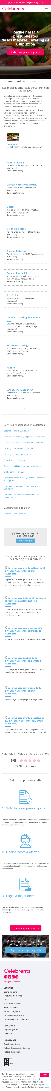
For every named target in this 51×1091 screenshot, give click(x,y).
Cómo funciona (10, 992)
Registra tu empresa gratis (25, 950)
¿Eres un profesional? (25, 2)
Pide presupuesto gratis (25, 928)
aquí (46, 1087)
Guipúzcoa (20, 81)
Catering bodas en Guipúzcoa (16, 431)
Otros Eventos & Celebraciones (17, 1019)
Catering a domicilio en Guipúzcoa (18, 448)
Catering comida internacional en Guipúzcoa (22, 466)
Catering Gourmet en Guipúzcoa (17, 454)
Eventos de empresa (12, 1003)
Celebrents (8, 81)
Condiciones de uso (12, 1044)
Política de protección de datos (17, 1048)
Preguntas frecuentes (13, 996)
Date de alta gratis (25, 540)
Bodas (6, 999)
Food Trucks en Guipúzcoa (15, 460)
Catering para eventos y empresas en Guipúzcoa (24, 436)
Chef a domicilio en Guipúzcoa (17, 472)
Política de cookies (12, 1052)
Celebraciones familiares (14, 1015)
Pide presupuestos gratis (25, 52)
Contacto (8, 1033)
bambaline (13, 144)
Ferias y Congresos (12, 1011)
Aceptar (44, 1075)
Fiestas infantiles (11, 1007)
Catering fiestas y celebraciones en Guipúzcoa (23, 442)
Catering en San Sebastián (15, 513)
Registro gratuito (11, 1029)
